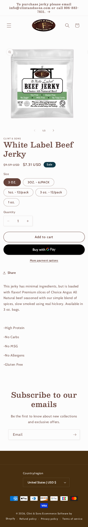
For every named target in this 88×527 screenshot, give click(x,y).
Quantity (9, 212)
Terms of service (72, 518)
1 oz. (11, 202)
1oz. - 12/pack (18, 192)
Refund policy (27, 518)
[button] (9, 25)
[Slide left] (34, 130)
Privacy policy (49, 518)
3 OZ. (12, 182)
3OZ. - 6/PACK (39, 182)
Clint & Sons (34, 513)
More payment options (44, 260)
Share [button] (12, 273)
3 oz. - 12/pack (51, 192)
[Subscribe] (75, 434)
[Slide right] (53, 130)
